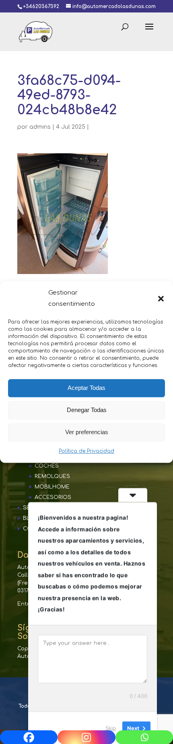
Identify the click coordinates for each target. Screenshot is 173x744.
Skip (110, 727)
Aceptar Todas (86, 387)
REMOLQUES (52, 476)
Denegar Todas (87, 409)
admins (40, 127)
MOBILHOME (52, 487)
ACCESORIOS (53, 497)
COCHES (47, 466)
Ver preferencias (86, 432)
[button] (161, 299)
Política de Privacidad (86, 451)
